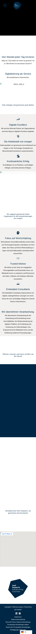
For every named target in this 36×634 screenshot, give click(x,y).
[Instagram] (20, 613)
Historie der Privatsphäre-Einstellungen (18, 627)
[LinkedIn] (16, 613)
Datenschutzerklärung (18, 619)
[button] (3, 465)
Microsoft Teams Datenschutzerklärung (18, 622)
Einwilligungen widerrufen (18, 630)
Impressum (18, 617)
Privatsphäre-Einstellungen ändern (18, 624)
